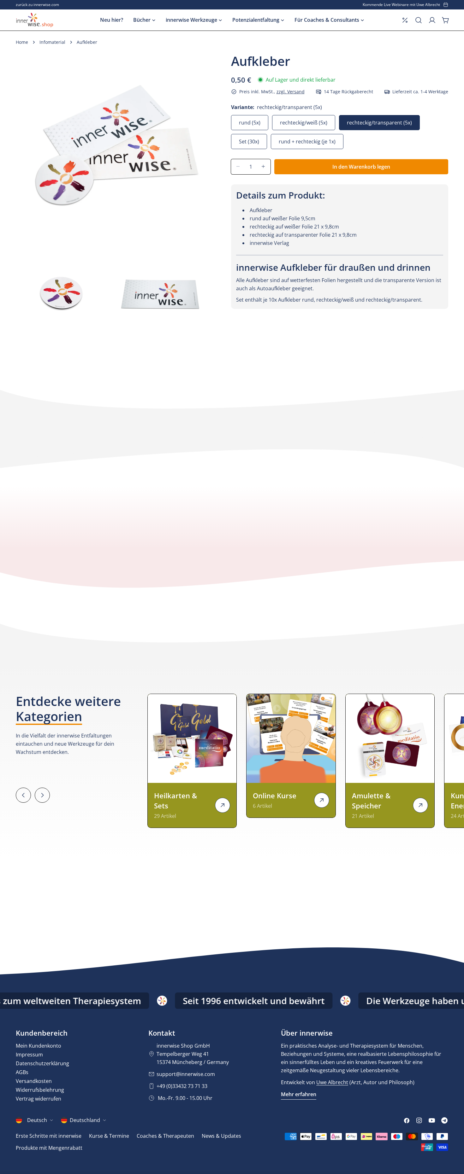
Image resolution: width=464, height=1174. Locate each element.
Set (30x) (249, 141)
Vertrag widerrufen (38, 1098)
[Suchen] (418, 20)
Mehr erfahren (298, 1094)
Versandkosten (34, 1081)
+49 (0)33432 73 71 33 (182, 1086)
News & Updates (221, 1135)
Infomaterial (52, 42)
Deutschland (85, 1120)
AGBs (22, 1072)
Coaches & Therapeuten (165, 1135)
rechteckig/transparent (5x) (379, 122)
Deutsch (37, 1120)
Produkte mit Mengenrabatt (49, 1147)
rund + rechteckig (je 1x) (307, 141)
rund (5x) (249, 122)
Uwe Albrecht (332, 1082)
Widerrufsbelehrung (40, 1089)
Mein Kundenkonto (38, 1045)
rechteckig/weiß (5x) (303, 122)
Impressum (29, 1054)
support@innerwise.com (186, 1074)
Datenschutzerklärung (42, 1063)
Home (22, 42)
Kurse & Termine (109, 1135)
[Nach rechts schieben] (42, 795)
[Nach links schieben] (23, 795)
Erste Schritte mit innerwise (48, 1135)
